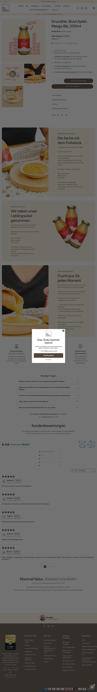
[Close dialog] (63, 331)
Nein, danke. (48, 359)
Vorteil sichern (48, 355)
